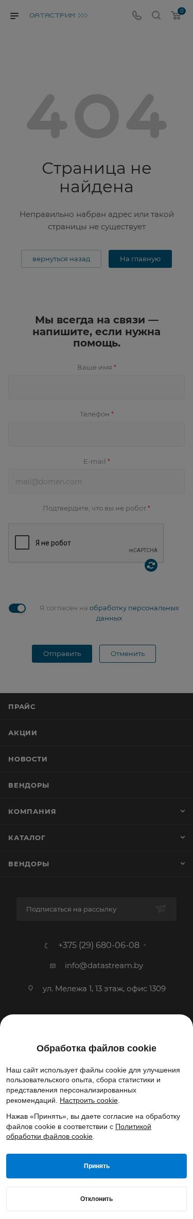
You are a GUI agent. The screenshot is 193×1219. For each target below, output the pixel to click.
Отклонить (96, 1199)
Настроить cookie (89, 1100)
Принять (97, 1166)
